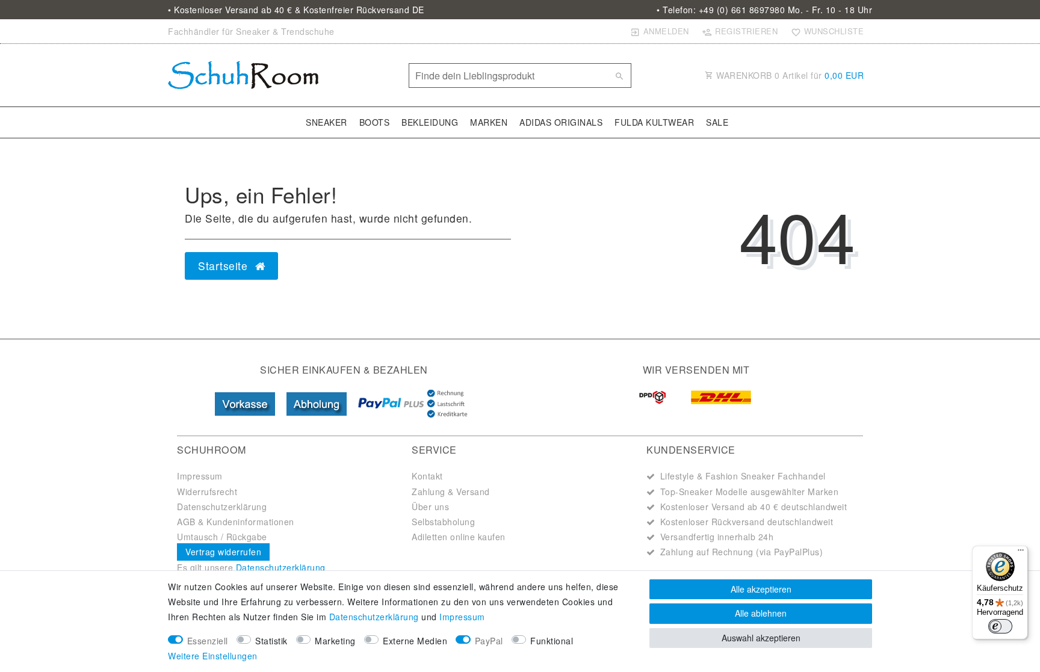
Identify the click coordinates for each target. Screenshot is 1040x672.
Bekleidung (429, 122)
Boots (374, 122)
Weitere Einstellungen (213, 656)
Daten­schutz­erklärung (374, 617)
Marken (488, 122)
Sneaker (326, 122)
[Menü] (1021, 553)
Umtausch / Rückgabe (222, 537)
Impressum (200, 476)
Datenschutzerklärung (222, 507)
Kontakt (427, 476)
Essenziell (207, 641)
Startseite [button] (224, 265)
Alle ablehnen (761, 613)
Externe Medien (415, 641)
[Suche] (619, 76)
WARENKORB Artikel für (789, 75)
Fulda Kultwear (654, 122)
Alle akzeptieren (761, 589)
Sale (717, 122)
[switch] (1000, 626)
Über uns (430, 507)
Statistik (271, 641)
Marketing (335, 641)
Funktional (551, 641)
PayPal (489, 641)
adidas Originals (560, 122)
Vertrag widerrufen (223, 552)
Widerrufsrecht (207, 492)
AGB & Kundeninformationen (235, 522)
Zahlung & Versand (451, 492)
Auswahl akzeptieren (761, 638)
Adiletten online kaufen (459, 537)
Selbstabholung (443, 522)
